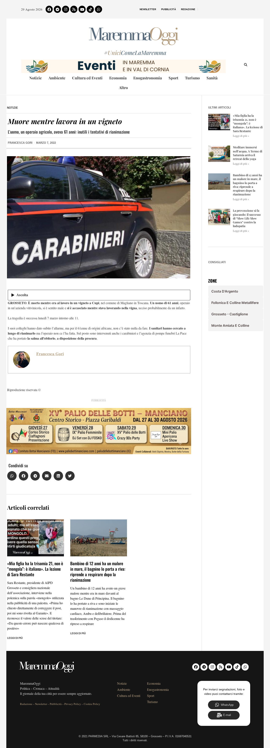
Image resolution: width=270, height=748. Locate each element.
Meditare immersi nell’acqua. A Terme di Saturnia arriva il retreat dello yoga (247, 153)
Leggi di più (15, 638)
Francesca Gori (50, 354)
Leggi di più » (241, 136)
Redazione (188, 9)
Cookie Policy (92, 704)
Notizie (35, 77)
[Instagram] (65, 9)
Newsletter (148, 9)
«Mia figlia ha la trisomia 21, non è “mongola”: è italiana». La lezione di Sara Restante (35, 568)
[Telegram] (57, 9)
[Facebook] (49, 9)
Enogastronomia (147, 77)
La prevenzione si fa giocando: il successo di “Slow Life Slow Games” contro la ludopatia (247, 218)
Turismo (192, 77)
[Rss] (73, 9)
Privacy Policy (72, 704)
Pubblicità (168, 9)
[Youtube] (82, 9)
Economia (118, 77)
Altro (123, 87)
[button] (12, 476)
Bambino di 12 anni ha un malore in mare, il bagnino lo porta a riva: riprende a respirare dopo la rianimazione (97, 571)
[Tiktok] (90, 9)
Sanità (212, 77)
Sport (173, 77)
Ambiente (57, 77)
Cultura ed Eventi (87, 77)
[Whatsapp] (98, 9)
